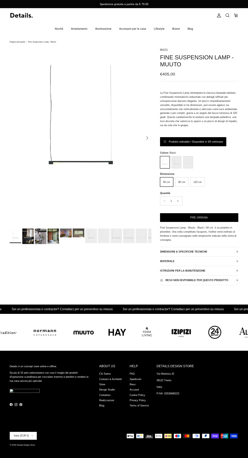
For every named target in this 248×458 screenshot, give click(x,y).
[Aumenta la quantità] (179, 201)
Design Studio (107, 389)
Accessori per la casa (132, 28)
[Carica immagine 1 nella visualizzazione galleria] (81, 136)
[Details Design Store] (21, 15)
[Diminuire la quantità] (163, 201)
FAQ (132, 373)
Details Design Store (26, 445)
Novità (59, 28)
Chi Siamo (105, 373)
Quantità (165, 193)
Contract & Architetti (110, 379)
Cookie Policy (137, 395)
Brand (176, 28)
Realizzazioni (106, 400)
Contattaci (105, 395)
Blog (190, 28)
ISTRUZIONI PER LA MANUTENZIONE (182, 270)
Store (102, 384)
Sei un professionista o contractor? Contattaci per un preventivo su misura (52, 309)
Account (134, 389)
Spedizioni (135, 379)
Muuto (164, 49)
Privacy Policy (138, 400)
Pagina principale (17, 42)
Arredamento (79, 28)
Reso (132, 384)
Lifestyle (159, 28)
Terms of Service (139, 405)
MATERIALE (167, 261)
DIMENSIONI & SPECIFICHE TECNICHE (183, 251)
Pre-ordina (199, 217)
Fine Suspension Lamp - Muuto (42, 42)
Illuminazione (103, 28)
